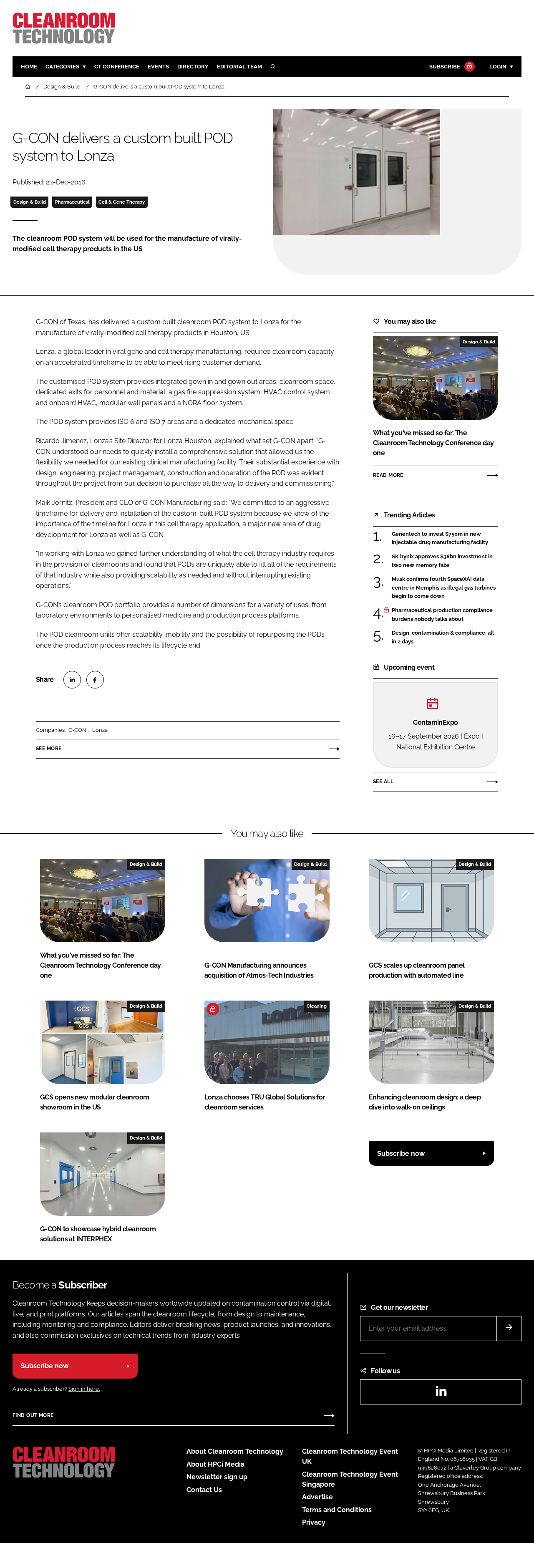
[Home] (28, 86)
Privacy (313, 1522)
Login (497, 66)
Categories (62, 66)
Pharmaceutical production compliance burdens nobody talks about (442, 614)
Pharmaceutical (72, 201)
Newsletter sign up (216, 1477)
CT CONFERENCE (116, 66)
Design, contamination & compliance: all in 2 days (443, 637)
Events (158, 66)
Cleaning (317, 1005)
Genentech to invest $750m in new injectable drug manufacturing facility (440, 538)
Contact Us (204, 1490)
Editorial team (239, 66)
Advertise (317, 1497)
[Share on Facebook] (95, 679)
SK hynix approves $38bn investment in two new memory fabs (442, 561)
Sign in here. (84, 1389)
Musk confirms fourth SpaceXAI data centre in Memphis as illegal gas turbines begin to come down (444, 587)
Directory (193, 66)
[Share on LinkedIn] (72, 679)
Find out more (33, 1415)
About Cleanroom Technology (234, 1451)
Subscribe (444, 66)
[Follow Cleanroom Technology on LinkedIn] (441, 1394)
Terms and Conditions (337, 1510)
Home (29, 66)
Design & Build (29, 201)
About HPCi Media (215, 1464)
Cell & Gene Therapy (121, 201)
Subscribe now (401, 1153)
